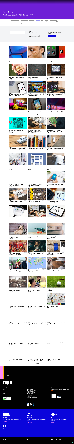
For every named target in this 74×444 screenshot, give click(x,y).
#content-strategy (31, 32)
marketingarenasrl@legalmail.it (33, 397)
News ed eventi (32, 21)
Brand (30, 23)
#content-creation (37, 32)
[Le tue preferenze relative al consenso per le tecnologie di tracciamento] (72, 442)
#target (41, 32)
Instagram (4, 390)
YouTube (4, 393)
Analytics (46, 21)
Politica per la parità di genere (57, 439)
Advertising (37, 21)
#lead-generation (31, 36)
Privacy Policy (30, 439)
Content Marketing (13, 23)
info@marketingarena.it (32, 396)
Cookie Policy (30, 441)
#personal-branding (37, 36)
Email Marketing (25, 23)
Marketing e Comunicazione (15, 21)
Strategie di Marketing (24, 21)
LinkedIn (4, 389)
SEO (42, 21)
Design (20, 23)
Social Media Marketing (53, 21)
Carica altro (37, 363)
